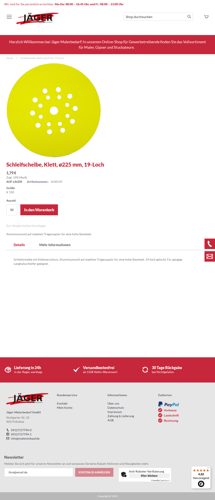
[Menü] (208, 468)
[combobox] (158, 17)
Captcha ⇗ (160, 480)
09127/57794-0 (21, 430)
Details (19, 245)
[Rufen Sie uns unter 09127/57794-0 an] (210, 244)
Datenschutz (116, 407)
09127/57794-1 (21, 434)
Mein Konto (64, 407)
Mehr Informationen (55, 245)
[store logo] (37, 21)
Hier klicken (149, 475)
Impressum (115, 412)
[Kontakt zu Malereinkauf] (210, 256)
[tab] (19, 244)
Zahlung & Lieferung (121, 416)
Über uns (113, 403)
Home (9, 58)
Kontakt (62, 403)
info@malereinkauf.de (25, 438)
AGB (111, 420)
